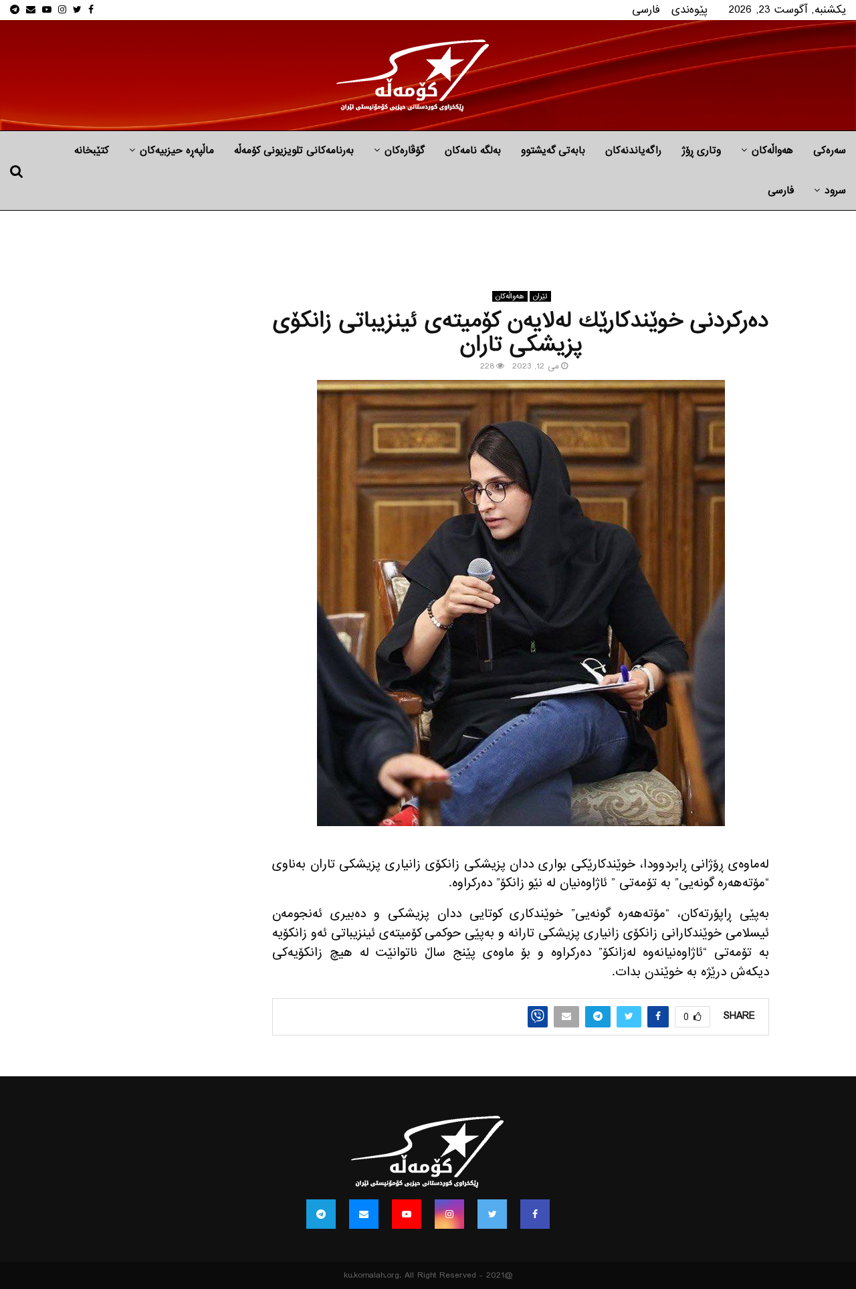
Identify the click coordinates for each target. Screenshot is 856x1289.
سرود (835, 191)
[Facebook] (535, 1214)
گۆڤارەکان (405, 150)
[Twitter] (492, 1214)
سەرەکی (829, 150)
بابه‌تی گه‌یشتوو (553, 150)
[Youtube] (406, 1214)
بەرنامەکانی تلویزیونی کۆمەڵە (294, 150)
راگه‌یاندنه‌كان (633, 150)
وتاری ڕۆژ (701, 150)
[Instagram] (449, 1214)
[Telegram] (321, 1214)
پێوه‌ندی (689, 9)
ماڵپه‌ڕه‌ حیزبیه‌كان (177, 150)
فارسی (646, 9)
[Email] (364, 1214)
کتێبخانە (91, 150)
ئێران (540, 296)
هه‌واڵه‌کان (772, 150)
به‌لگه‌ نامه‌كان (473, 150)
